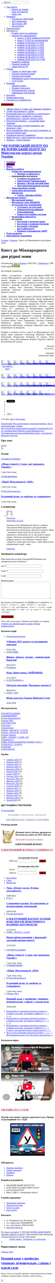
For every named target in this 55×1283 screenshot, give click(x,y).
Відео (9, 167)
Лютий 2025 (12, 800)
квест (12, 419)
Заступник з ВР (19, 24)
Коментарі (11, 883)
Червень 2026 (12, 762)
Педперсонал (13, 28)
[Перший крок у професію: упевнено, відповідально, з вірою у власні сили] (7, 720)
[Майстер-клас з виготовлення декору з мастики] (14, 732)
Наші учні (16, 14)
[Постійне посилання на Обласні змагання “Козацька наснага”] (14, 680)
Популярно (11, 878)
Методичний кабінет (22, 200)
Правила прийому (21, 62)
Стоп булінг (17, 81)
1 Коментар (43, 263)
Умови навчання (13, 1170)
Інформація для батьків (23, 93)
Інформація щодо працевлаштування (30, 78)
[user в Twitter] (2, 449)
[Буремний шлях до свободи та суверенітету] (11, 718)
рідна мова (20, 419)
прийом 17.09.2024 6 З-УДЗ (30, 50)
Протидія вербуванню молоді (33, 186)
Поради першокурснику (23, 74)
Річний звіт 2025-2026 (22, 19)
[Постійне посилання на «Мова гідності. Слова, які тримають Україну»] (10, 459)
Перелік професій (20, 64)
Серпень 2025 (12, 786)
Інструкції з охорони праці (31, 221)
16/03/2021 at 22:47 (14, 521)
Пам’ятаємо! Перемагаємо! (31, 181)
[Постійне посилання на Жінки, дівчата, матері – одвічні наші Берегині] (12, 652)
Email (3, 571)
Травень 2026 (12, 764)
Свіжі (8, 880)
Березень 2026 (12, 769)
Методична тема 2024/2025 (26, 202)
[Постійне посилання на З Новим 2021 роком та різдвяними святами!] (15, 636)
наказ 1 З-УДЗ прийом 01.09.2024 (33, 38)
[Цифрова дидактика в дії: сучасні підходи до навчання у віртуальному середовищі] (7, 740)
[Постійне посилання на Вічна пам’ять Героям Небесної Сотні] (12, 693)
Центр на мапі (12, 1208)
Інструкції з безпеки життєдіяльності (27, 227)
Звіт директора (19, 21)
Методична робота (16, 198)
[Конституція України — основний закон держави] (8, 723)
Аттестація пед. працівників (26, 205)
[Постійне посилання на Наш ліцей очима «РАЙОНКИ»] (11, 667)
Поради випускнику (21, 76)
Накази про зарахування (24, 36)
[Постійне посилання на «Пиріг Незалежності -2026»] (9, 476)
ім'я (2, 566)
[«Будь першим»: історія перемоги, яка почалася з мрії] (6, 725)
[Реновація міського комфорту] (14, 730)
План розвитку (14, 233)
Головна (10, 162)
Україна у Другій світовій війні (33, 183)
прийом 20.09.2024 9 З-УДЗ (30, 57)
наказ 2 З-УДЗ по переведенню (32, 40)
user (16, 263)
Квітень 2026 (12, 767)
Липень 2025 (12, 788)
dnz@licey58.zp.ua (14, 1227)
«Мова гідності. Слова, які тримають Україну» (28, 109)
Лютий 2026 (12, 771)
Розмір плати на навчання (25, 33)
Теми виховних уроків (23, 188)
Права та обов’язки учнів (24, 71)
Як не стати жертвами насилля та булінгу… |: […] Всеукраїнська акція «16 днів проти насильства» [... (29, 1034)
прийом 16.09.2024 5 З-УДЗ (30, 47)
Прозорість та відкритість (18, 100)
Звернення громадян (15, 1203)
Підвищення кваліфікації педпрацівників (30, 211)
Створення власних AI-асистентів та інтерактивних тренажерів (27, 905)
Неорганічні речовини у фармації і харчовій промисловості (26, 939)
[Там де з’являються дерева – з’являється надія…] (6, 747)
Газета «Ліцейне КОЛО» (29, 195)
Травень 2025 (12, 793)
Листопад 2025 (13, 779)
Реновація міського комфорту (21, 135)
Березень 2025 (12, 798)
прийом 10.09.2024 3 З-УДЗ (30, 43)
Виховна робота (15, 169)
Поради (9, 1175)
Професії (10, 1173)
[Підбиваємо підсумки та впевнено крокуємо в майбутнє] (21, 742)
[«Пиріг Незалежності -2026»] (9, 716)
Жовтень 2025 (12, 781)
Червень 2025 (12, 791)
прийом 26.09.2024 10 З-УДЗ (31, 59)
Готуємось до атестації (29, 207)
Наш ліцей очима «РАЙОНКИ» (24, 672)
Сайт (3, 576)
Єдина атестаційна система (31, 214)
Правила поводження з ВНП (32, 231)
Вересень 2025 (13, 783)
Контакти (10, 95)
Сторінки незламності (28, 179)
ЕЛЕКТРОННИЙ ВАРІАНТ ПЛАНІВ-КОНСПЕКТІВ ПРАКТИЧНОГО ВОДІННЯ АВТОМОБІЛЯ (28, 921)
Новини (10, 164)
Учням (9, 69)
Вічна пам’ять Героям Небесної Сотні (28, 698)
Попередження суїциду (23, 90)
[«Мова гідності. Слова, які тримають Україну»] (10, 713)
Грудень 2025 (12, 776)
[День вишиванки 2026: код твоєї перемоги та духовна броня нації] (7, 728)
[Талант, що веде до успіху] (8, 749)
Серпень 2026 (12, 760)
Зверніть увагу (19, 86)
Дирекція (10, 16)
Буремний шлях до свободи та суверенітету (28, 114)
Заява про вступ (20, 67)
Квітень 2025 (12, 795)
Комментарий (7, 581)
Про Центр (11, 7)
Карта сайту (11, 1210)
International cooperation (19, 236)
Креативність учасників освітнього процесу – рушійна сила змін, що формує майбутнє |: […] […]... (27, 1013)
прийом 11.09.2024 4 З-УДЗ (30, 45)
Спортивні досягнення (24, 190)
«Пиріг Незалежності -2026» (20, 111)
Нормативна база (15, 98)
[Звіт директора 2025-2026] (11, 744)
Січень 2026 (11, 774)
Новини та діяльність (28, 174)
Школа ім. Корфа (20, 9)
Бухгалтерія (18, 26)
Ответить (10, 549)
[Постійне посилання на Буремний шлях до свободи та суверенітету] (11, 491)
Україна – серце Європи (18, 140)
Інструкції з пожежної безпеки (33, 224)
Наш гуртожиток (20, 12)
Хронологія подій (14, 1205)
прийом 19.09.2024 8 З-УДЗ (30, 55)
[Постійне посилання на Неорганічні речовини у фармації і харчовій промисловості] (18, 932)
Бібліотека (17, 193)
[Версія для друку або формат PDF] (16, 266)
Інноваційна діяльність (24, 217)
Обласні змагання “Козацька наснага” (29, 685)
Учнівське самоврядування (26, 171)
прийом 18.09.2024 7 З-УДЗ (30, 52)
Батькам (10, 83)
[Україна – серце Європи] (8, 735)
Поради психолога (21, 88)
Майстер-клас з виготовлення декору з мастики (29, 138)
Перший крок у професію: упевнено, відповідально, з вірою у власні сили (24, 117)
